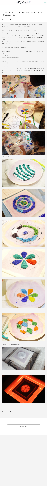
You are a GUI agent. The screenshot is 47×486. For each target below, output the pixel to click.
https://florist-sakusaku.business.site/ (11, 57)
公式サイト (9, 55)
